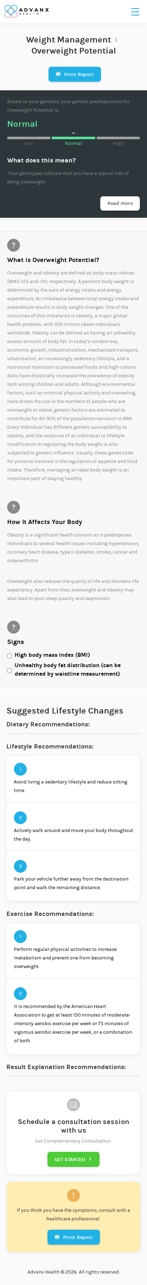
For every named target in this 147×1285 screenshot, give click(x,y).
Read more (120, 203)
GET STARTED (73, 1159)
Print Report (75, 74)
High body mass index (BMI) (52, 654)
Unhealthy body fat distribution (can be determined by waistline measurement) (68, 669)
